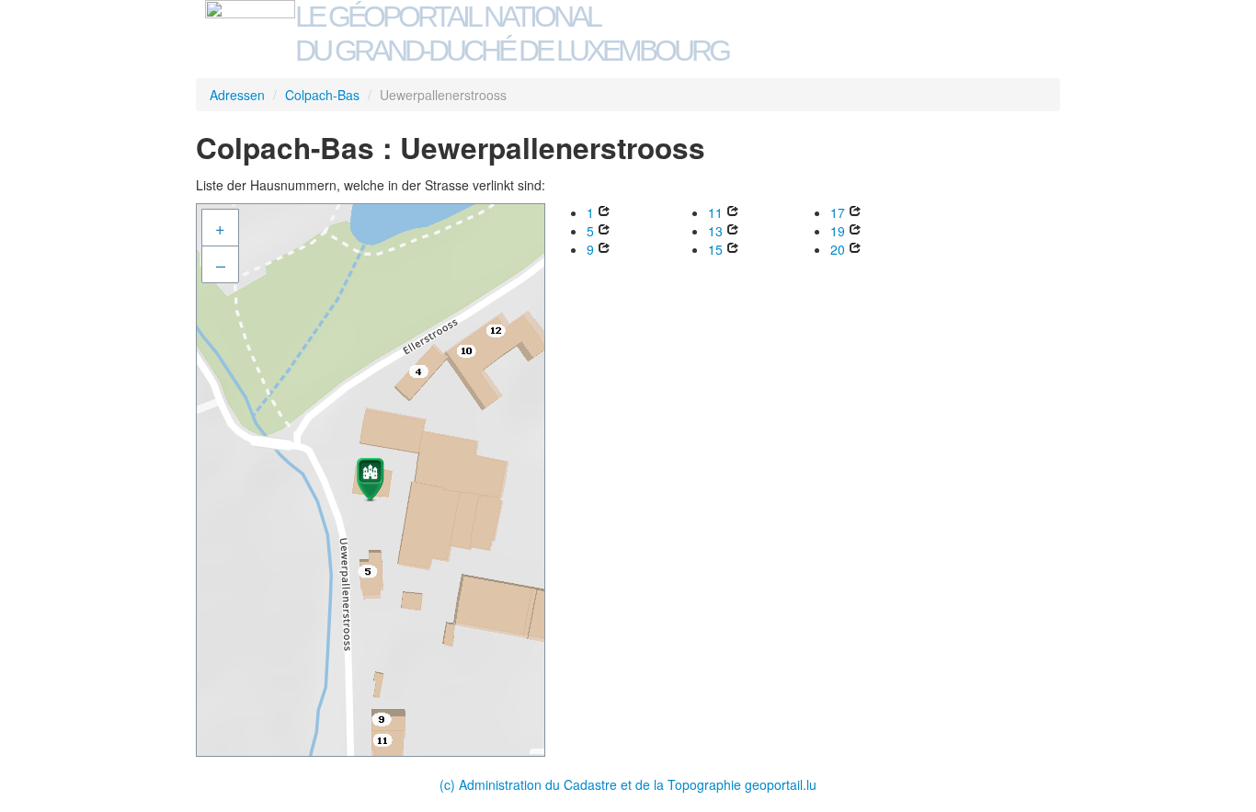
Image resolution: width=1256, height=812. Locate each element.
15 (715, 249)
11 (715, 212)
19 (837, 231)
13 (715, 231)
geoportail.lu (780, 784)
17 (837, 212)
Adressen (237, 95)
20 (837, 249)
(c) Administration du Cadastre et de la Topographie (592, 784)
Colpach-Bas (322, 95)
